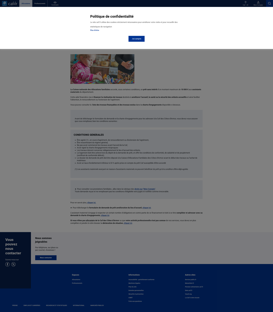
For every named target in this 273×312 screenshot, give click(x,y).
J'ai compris (136, 39)
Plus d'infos (94, 30)
